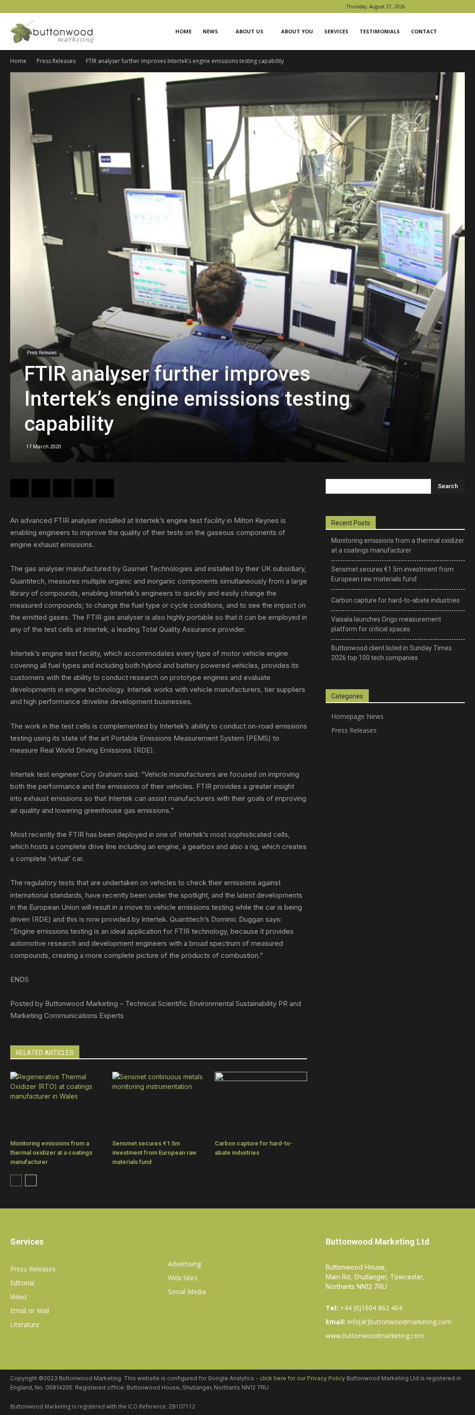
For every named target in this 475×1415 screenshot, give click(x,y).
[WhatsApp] (62, 488)
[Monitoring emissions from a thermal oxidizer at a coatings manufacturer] (56, 1103)
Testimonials (379, 31)
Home (183, 31)
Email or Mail (29, 1310)
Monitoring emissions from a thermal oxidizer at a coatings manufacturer (51, 1152)
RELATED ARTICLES (45, 1053)
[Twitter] (41, 488)
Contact (424, 31)
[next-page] (31, 1180)
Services (336, 31)
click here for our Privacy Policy (302, 1378)
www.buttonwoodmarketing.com (375, 1335)
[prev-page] (16, 1180)
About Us (249, 31)
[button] (454, 32)
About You (297, 31)
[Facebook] (427, 6)
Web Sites (183, 1277)
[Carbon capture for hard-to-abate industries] (261, 1103)
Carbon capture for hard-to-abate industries (395, 600)
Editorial (22, 1282)
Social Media (187, 1291)
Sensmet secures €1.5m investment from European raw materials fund (154, 1152)
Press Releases (56, 61)
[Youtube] (458, 6)
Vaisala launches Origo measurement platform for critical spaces (386, 624)
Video (18, 1296)
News (210, 31)
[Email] (105, 488)
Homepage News (357, 716)
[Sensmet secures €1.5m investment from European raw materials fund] (158, 1103)
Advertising (184, 1263)
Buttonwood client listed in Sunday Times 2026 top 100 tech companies (391, 652)
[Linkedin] (442, 6)
